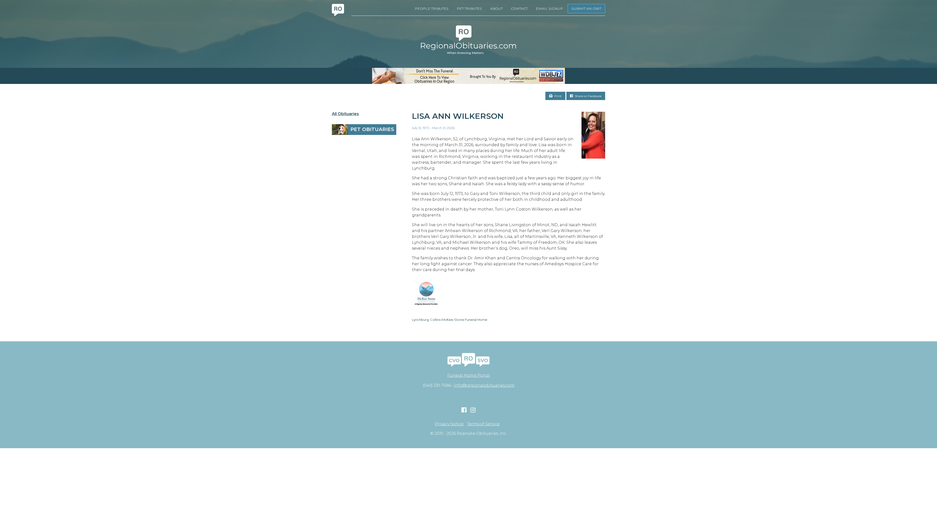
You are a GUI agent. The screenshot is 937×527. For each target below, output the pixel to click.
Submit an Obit (586, 8)
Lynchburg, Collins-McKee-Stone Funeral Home (449, 320)
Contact (519, 8)
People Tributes (431, 8)
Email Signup (549, 8)
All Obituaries (345, 114)
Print (558, 96)
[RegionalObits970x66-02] (468, 76)
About (496, 8)
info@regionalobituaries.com (484, 385)
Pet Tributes (469, 8)
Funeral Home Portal (468, 375)
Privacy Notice (449, 424)
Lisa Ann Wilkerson (458, 116)
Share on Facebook (587, 96)
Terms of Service (483, 424)
